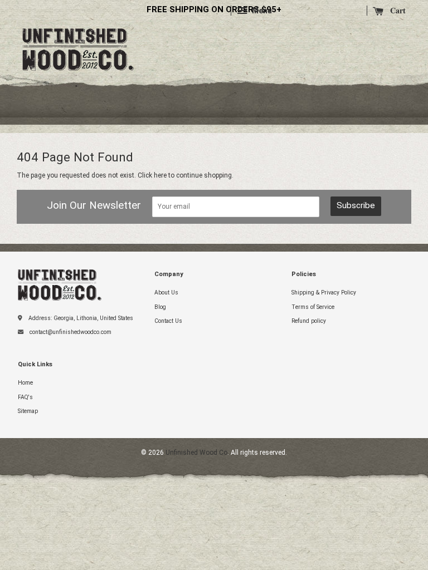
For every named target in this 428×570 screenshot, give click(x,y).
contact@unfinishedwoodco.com (70, 332)
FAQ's (25, 397)
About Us (166, 292)
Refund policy (308, 321)
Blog (160, 307)
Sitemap (28, 411)
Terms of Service (312, 307)
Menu (261, 10)
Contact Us (168, 321)
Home (25, 383)
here (160, 175)
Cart (397, 11)
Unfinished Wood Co (78, 35)
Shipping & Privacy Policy (323, 292)
